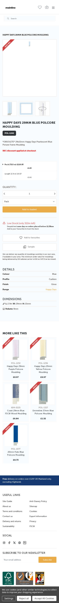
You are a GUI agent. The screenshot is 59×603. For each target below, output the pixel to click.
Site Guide (7, 501)
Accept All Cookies (44, 598)
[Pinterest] (19, 542)
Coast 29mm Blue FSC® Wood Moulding (15, 412)
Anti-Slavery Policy (38, 501)
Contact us (8, 516)
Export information (38, 516)
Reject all (24, 598)
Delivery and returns (12, 521)
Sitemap (33, 506)
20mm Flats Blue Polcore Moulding (15, 453)
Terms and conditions (12, 511)
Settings (8, 598)
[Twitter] (14, 542)
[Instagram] (4, 542)
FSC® (32, 526)
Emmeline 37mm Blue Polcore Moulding (43, 412)
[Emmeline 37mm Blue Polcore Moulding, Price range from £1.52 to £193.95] (43, 394)
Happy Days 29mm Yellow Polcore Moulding (43, 369)
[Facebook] (9, 542)
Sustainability (8, 526)
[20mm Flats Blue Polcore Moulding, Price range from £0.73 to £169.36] (16, 435)
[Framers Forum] (24, 542)
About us (7, 506)
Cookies (33, 511)
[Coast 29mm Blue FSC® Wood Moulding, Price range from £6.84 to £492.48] (16, 394)
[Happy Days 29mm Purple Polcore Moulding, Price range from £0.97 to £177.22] (16, 349)
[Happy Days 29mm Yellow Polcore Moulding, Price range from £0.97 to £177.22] (43, 349)
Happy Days (51, 289)
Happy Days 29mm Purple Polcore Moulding (16, 369)
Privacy (33, 521)
